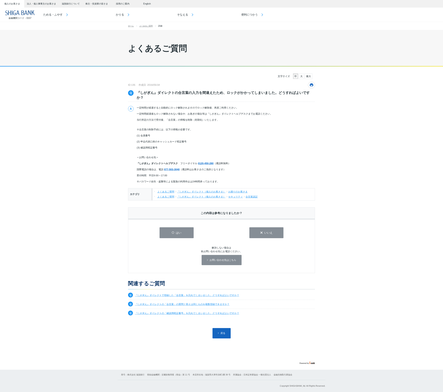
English (147, 3)
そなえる (182, 14)
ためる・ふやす (53, 14)
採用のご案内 (122, 3)
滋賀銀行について (71, 3)
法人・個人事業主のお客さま (41, 3)
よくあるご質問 (146, 26)
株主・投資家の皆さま (96, 3)
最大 (308, 76)
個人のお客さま (12, 3)
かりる (120, 14)
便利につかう (249, 14)
